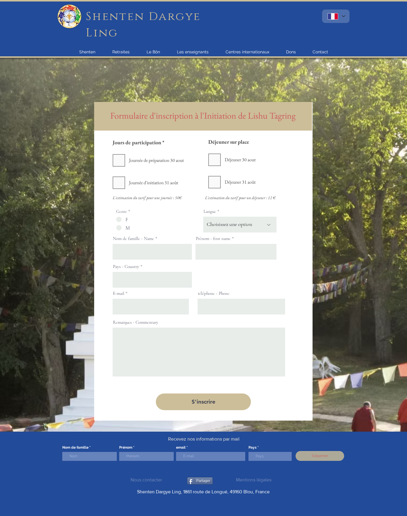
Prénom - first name (213, 238)
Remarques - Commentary (135, 322)
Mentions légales (253, 479)
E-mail (118, 293)
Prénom (125, 447)
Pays (252, 447)
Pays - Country (126, 266)
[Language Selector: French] (335, 16)
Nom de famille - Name (133, 238)
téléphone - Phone (213, 293)
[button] (87, 51)
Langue (210, 211)
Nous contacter (146, 479)
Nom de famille (75, 447)
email (181, 447)
